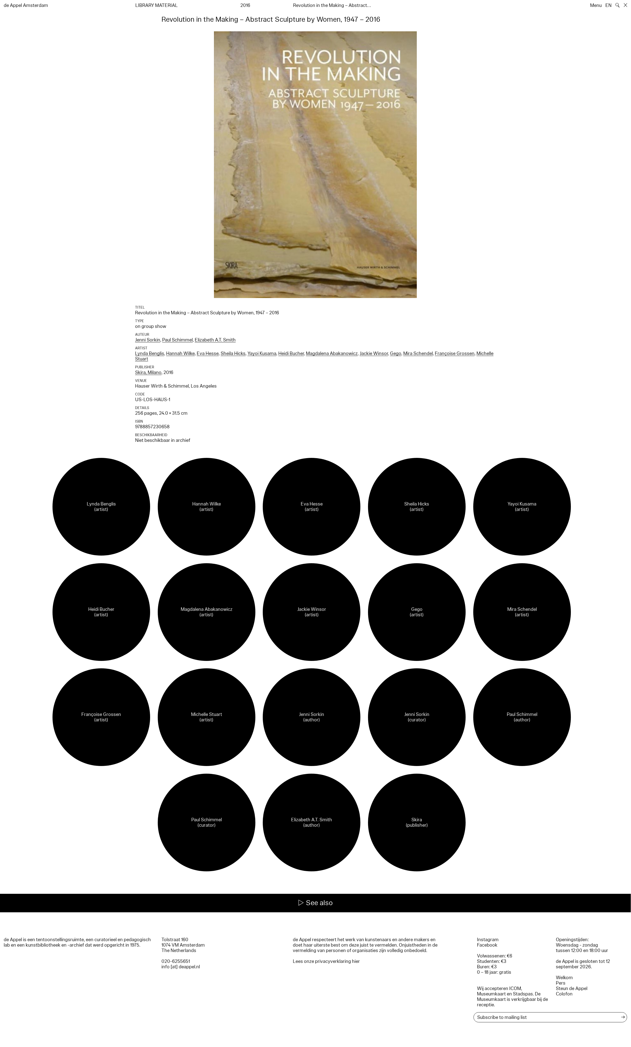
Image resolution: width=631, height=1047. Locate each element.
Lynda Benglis (149, 353)
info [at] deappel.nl (180, 967)
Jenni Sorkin (147, 340)
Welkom (564, 977)
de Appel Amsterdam (26, 5)
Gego (395, 353)
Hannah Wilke (180, 353)
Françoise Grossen (454, 353)
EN (608, 5)
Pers (560, 983)
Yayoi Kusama (261, 353)
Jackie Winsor (374, 353)
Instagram (488, 939)
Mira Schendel (418, 353)
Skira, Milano (148, 372)
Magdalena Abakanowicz (332, 353)
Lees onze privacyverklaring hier (326, 961)
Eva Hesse (208, 353)
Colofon (564, 994)
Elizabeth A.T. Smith (215, 340)
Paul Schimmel (177, 340)
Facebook (487, 945)
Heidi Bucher (291, 353)
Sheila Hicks (233, 353)
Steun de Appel (571, 988)
